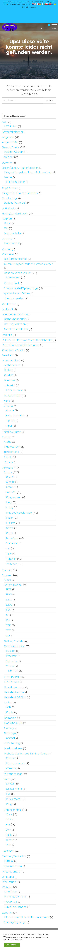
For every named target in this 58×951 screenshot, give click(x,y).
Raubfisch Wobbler (13, 350)
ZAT (8, 630)
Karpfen (7, 218)
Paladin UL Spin (14, 151)
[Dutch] (33, 3)
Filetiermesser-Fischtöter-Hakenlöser (26, 917)
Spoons (6, 575)
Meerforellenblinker (16, 329)
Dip (6, 228)
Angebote (8, 137)
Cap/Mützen (9, 188)
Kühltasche (9, 304)
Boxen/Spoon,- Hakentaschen (20, 167)
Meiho (8, 177)
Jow (8, 829)
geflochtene (11, 451)
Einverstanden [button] (12, 945)
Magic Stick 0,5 (13, 722)
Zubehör (7, 912)
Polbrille (7, 334)
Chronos (11, 758)
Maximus (9, 380)
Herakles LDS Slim (15, 697)
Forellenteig (9, 198)
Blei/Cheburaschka (15, 258)
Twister (10, 666)
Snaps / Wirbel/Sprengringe (21, 288)
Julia (9, 834)
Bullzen (8, 370)
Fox (8, 824)
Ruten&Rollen (10, 360)
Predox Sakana (13, 748)
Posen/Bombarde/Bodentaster (20, 345)
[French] (38, 3)
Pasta (9, 533)
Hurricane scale (15, 763)
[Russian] (47, 3)
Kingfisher (10, 891)
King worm (13, 497)
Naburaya (10, 733)
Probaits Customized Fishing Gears (25, 753)
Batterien (7, 162)
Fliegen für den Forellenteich (20, 193)
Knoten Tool (11, 283)
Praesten (11, 656)
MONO (8, 457)
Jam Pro (11, 492)
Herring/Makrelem (15, 324)
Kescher (7, 239)
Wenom (11, 768)
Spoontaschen (13, 866)
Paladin (11, 650)
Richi (9, 840)
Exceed (10, 737)
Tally (9, 553)
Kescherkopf (11, 243)
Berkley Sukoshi (14, 641)
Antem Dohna (13, 584)
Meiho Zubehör (15, 181)
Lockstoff (7, 309)
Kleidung (7, 249)
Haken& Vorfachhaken (18, 273)
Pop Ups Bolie (12, 233)
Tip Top (10, 420)
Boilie (7, 223)
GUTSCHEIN (9, 208)
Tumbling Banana (15, 907)
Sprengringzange (15, 922)
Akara (7, 579)
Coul (9, 819)
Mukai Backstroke (15, 896)
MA (8, 609)
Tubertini (9, 385)
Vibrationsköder (13, 774)
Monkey (9, 728)
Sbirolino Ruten (11, 432)
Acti (8, 707)
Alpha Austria (12, 365)
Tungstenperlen (14, 298)
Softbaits (7, 467)
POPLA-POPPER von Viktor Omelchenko (27, 340)
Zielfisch (9, 850)
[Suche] (38, 27)
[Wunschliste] (41, 27)
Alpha (7, 441)
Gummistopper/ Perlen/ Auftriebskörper (28, 264)
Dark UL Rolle (14, 390)
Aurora (10, 410)
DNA (9, 604)
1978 (8, 589)
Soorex (8, 472)
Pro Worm (12, 538)
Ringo (9, 804)
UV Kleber (8, 876)
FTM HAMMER (13, 676)
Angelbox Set (10, 142)
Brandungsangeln (15, 318)
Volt (8, 845)
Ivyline (8, 702)
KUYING (9, 375)
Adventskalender (12, 132)
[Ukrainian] (55, 3)
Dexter (10, 783)
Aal (4, 121)
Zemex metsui (13, 809)
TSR (8, 625)
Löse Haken (13, 277)
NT (7, 615)
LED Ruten (10, 126)
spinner (8, 157)
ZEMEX (8, 405)
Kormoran (10, 717)
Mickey (10, 522)
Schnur (6, 437)
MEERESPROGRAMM (15, 314)
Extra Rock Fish (15, 415)
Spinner (7, 570)
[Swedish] (52, 3)
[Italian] (42, 3)
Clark (9, 814)
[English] (35, 3)
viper (9, 425)
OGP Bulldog (12, 743)
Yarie (7, 400)
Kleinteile (8, 254)
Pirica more (13, 799)
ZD (8, 635)
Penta (9, 712)
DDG (9, 599)
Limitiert (13, 670)
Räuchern (8, 355)
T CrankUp (10, 901)
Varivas (8, 462)
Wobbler (7, 887)
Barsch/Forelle (11, 147)
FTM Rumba (11, 682)
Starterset (12, 543)
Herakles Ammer (14, 687)
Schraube (12, 661)
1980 (9, 594)
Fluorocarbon (12, 446)
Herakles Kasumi (14, 692)
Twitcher (11, 564)
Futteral (8, 860)
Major (9, 517)
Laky (9, 502)
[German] (40, 3)
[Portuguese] (45, 3)
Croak (9, 487)
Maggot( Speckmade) (19, 512)
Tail (8, 548)
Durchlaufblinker (14, 646)
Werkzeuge (9, 882)
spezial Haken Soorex (17, 293)
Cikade (10, 481)
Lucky (9, 507)
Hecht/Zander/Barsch (15, 213)
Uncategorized (11, 871)
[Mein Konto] (44, 27)
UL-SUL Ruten (12, 395)
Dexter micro (14, 788)
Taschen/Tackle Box (14, 856)
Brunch (10, 476)
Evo (8, 793)
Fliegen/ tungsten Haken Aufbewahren (28, 172)
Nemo (9, 528)
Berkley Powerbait (15, 202)
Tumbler (11, 558)
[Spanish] (50, 3)
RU (8, 620)
